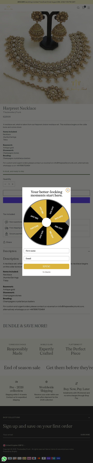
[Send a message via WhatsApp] (4, 459)
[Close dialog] (68, 190)
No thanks (46, 272)
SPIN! (46, 266)
